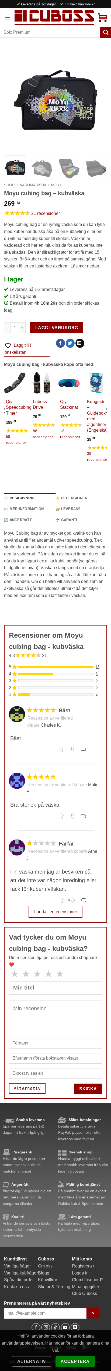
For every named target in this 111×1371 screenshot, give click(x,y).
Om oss (45, 1266)
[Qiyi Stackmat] (69, 383)
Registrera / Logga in (83, 1269)
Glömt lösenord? (87, 1279)
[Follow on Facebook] (36, 1327)
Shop (9, 185)
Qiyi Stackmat (69, 404)
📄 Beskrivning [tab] (19, 498)
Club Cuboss (84, 1293)
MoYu (57, 185)
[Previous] (13, 100)
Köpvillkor (47, 1279)
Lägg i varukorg (56, 327)
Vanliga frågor (17, 1266)
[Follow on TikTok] (55, 1327)
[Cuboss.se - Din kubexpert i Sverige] (54, 17)
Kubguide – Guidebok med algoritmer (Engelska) (97, 415)
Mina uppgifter (85, 1286)
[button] (7, 17)
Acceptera (75, 1361)
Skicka (88, 1089)
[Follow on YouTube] (65, 1327)
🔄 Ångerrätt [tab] (18, 520)
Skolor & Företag (54, 1286)
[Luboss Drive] (42, 383)
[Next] (98, 100)
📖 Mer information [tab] (24, 509)
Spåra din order (19, 1279)
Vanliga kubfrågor (21, 1273)
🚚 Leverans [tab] (68, 509)
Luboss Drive (40, 404)
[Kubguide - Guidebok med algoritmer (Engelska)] (96, 383)
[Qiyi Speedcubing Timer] (15, 383)
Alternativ (31, 1361)
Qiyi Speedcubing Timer (19, 407)
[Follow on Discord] (75, 1327)
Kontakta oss (16, 1286)
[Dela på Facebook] (60, 343)
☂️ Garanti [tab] (66, 520)
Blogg (43, 1273)
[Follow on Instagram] (45, 1327)
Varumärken (33, 185)
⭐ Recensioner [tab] (71, 498)
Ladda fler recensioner (55, 911)
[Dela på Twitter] (70, 343)
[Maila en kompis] (79, 343)
